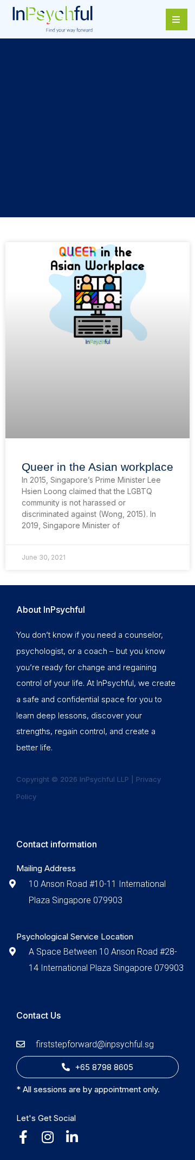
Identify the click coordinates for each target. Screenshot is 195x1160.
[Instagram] (47, 1137)
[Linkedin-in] (72, 1137)
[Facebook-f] (23, 1137)
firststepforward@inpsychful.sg (95, 1044)
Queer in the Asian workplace (97, 467)
